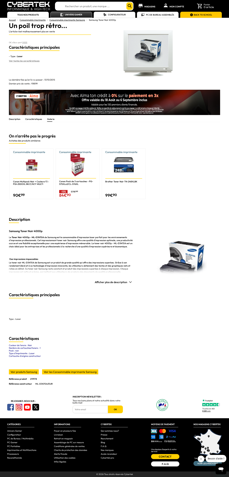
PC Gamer (12, 442)
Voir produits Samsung (24, 372)
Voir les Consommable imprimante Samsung (70, 372)
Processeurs (13, 454)
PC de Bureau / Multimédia (20, 438)
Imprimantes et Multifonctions (21, 450)
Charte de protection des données (70, 450)
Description (14, 119)
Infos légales (60, 461)
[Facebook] (10, 407)
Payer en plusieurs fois (65, 430)
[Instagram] (19, 407)
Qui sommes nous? (110, 430)
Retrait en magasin (63, 438)
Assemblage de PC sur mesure (69, 442)
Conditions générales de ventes (69, 446)
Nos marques (107, 450)
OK (115, 409)
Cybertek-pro (107, 457)
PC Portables (13, 446)
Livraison (58, 434)
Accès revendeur (109, 454)
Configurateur (117, 14)
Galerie (50, 119)
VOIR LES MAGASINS (207, 463)
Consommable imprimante (33, 20)
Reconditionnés (14, 457)
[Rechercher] (129, 6)
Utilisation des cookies (64, 457)
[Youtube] (27, 407)
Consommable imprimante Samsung (67, 20)
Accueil (12, 20)
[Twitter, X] (35, 407)
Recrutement (107, 438)
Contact (165, 456)
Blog (103, 442)
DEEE (24, 42)
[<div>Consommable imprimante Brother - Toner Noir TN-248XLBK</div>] (124, 174)
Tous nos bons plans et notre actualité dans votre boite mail (96, 401)
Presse (104, 434)
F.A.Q (103, 446)
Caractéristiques (33, 119)
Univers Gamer (73, 14)
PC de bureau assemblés (160, 14)
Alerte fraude (60, 454)
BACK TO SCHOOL (203, 14)
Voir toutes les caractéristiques (24, 60)
